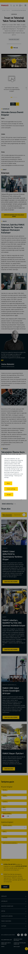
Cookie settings (11, 489)
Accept (9, 494)
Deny (8, 483)
